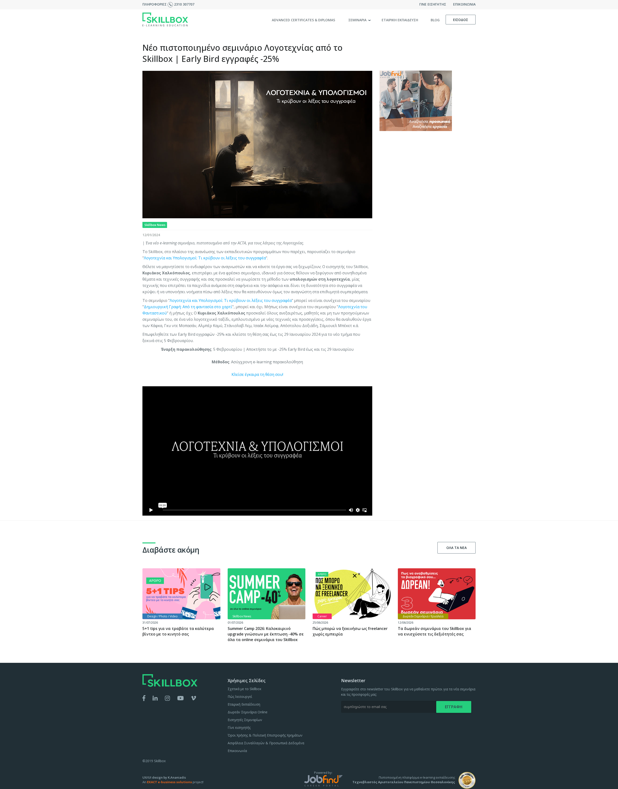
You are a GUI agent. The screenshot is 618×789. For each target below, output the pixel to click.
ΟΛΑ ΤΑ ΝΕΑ (456, 547)
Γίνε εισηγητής (239, 727)
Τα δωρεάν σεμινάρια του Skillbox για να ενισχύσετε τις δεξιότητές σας (434, 631)
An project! (173, 782)
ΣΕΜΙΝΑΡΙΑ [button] (357, 20)
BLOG (435, 20)
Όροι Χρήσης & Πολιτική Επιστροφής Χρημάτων (265, 735)
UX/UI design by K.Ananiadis (164, 777)
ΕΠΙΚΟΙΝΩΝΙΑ (464, 4)
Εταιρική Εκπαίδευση (244, 704)
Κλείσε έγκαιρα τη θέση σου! (257, 374)
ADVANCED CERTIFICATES (303, 20)
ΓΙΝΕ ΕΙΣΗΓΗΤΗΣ (432, 4)
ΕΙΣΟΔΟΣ (460, 19)
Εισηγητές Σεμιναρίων (245, 719)
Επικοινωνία (237, 750)
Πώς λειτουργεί (240, 696)
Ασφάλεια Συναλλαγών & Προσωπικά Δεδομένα (266, 743)
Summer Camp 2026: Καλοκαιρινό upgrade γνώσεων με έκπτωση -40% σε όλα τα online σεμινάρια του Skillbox (266, 634)
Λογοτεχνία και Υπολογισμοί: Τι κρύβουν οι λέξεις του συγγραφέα (205, 258)
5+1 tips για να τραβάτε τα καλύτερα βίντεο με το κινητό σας (178, 631)
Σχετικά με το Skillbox (244, 689)
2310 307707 (184, 4)
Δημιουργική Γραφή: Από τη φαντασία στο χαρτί (188, 306)
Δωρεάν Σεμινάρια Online (247, 712)
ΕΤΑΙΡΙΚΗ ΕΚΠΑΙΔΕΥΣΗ (400, 20)
